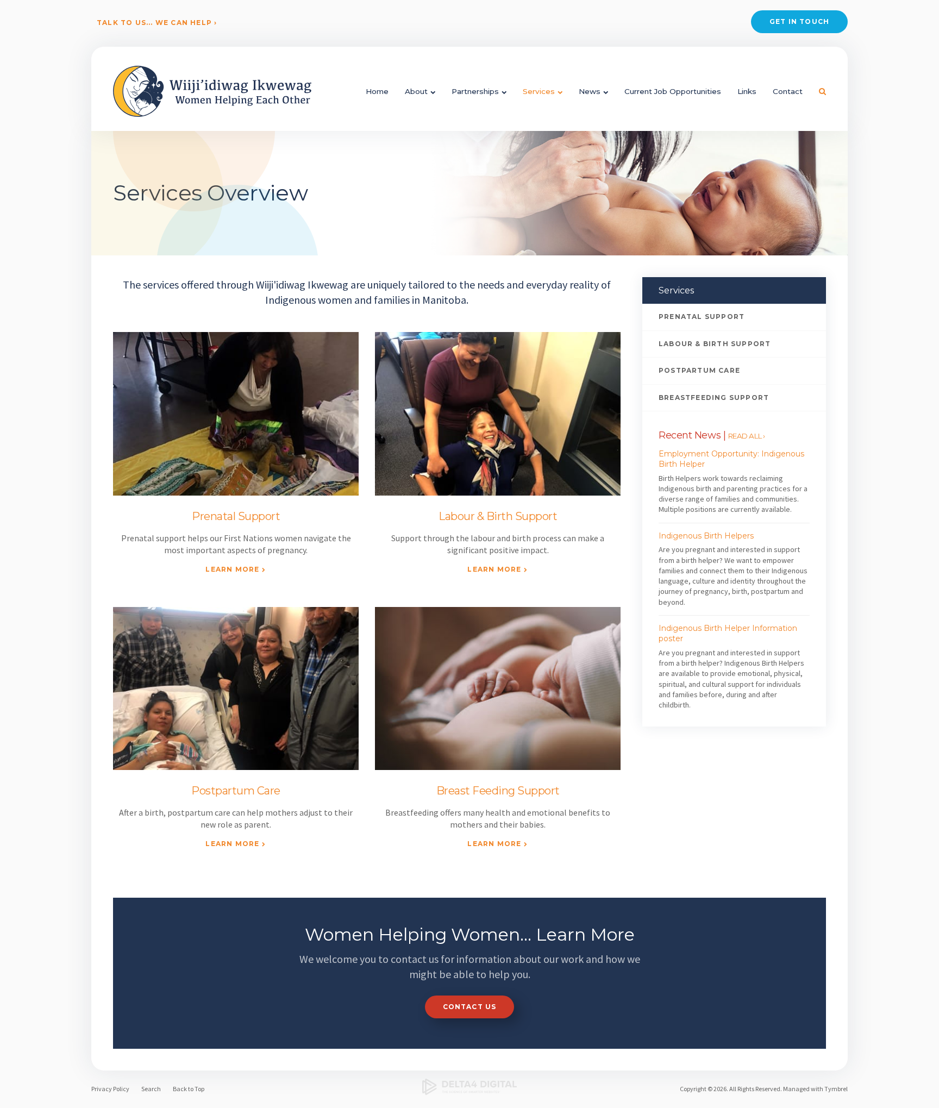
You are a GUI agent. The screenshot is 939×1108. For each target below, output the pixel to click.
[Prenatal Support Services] (236, 414)
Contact (788, 91)
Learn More (232, 569)
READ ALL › (746, 435)
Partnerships (475, 91)
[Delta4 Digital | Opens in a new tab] (469, 1087)
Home (377, 91)
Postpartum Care (235, 790)
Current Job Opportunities (672, 91)
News (589, 91)
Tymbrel (836, 1089)
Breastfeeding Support (714, 397)
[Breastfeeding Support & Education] (498, 689)
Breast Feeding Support (498, 790)
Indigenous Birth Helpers (706, 536)
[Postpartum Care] (236, 689)
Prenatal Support (236, 516)
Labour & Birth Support (498, 516)
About (416, 91)
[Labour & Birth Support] (498, 414)
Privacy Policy (110, 1089)
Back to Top (188, 1089)
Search (151, 1089)
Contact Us (470, 1007)
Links (746, 91)
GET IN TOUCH (799, 21)
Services (539, 91)
